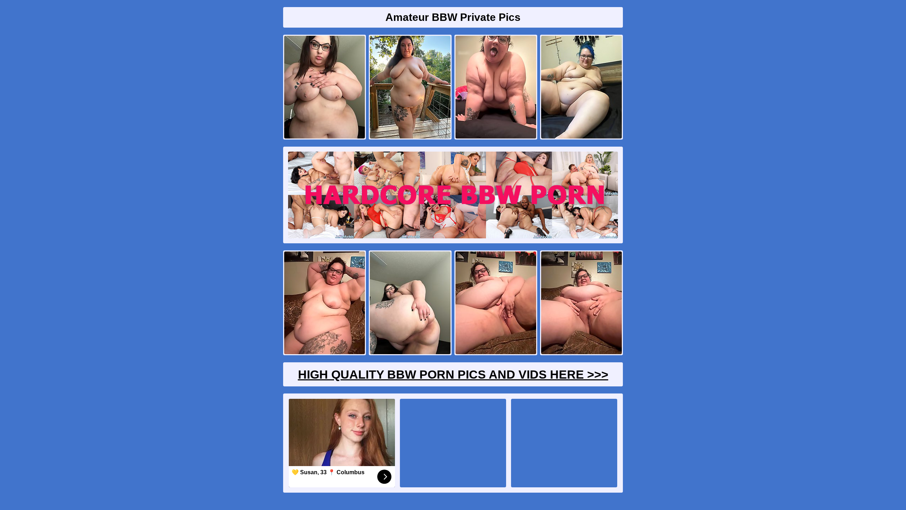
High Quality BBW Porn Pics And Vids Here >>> (453, 374)
